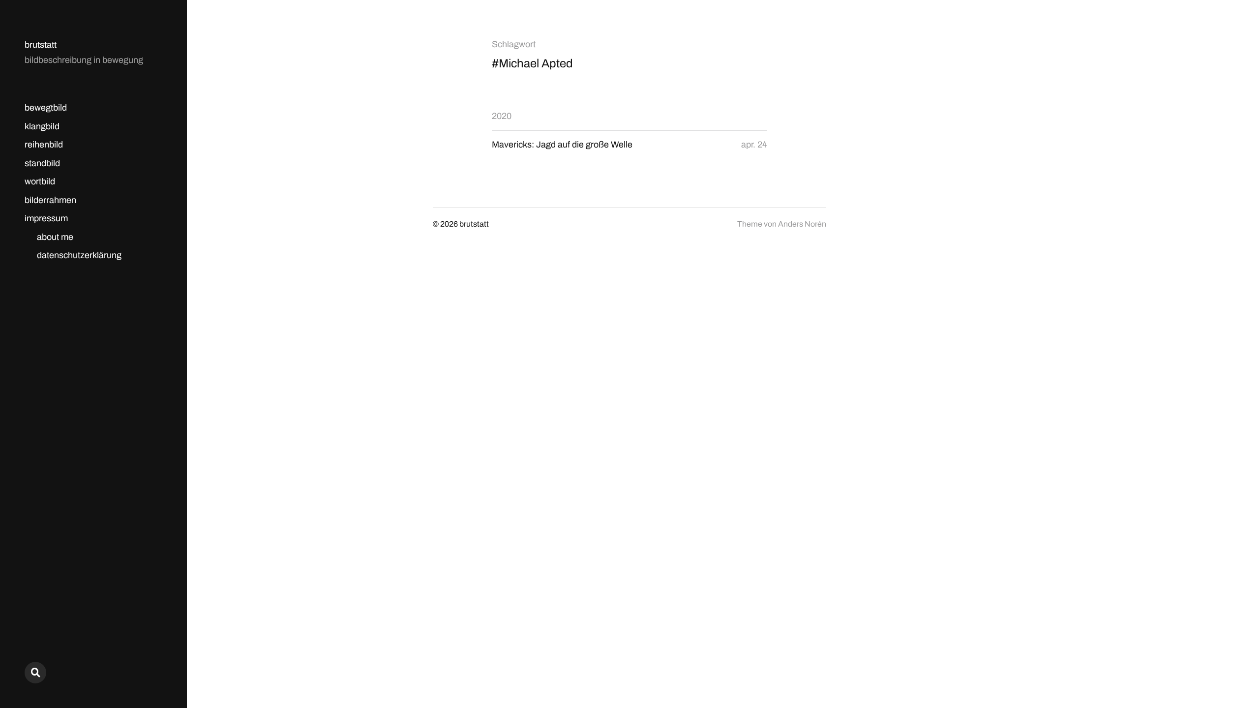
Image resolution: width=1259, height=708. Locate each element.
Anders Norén (802, 224)
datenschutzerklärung (79, 255)
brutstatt (41, 45)
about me (55, 237)
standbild (42, 163)
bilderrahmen (50, 200)
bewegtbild (46, 108)
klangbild (42, 126)
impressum (46, 218)
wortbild (40, 181)
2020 (501, 116)
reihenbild (44, 144)
